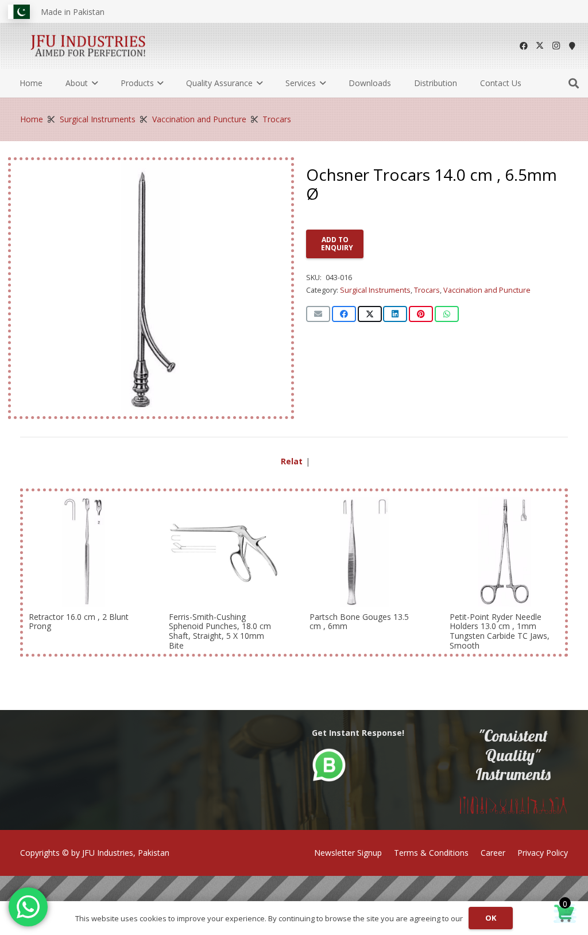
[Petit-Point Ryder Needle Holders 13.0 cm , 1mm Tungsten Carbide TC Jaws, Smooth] (504, 552)
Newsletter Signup (348, 852)
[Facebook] (524, 46)
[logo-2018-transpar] (88, 46)
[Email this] (318, 314)
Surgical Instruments (98, 119)
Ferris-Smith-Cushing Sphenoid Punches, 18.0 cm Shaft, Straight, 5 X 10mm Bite (220, 630)
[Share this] (344, 314)
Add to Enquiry (337, 244)
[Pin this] (421, 314)
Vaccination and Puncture (199, 119)
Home (31, 119)
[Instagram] (556, 46)
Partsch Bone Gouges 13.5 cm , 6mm (359, 621)
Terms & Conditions (431, 852)
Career (493, 852)
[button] (93, 83)
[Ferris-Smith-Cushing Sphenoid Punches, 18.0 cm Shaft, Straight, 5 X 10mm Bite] (223, 552)
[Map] (572, 46)
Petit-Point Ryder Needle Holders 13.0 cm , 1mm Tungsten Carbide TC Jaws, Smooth (500, 630)
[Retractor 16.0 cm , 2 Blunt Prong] (83, 552)
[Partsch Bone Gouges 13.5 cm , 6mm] (364, 552)
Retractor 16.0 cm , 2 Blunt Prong (79, 621)
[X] (540, 46)
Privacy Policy (542, 852)
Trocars (276, 119)
